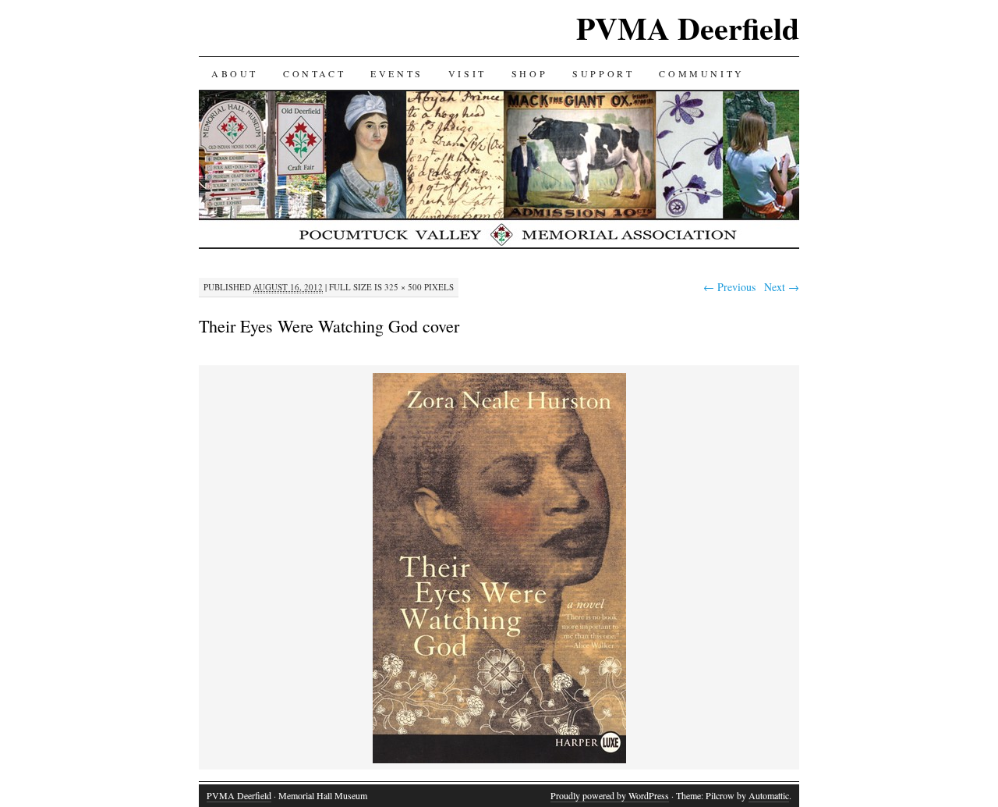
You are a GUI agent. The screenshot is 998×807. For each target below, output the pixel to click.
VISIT (467, 73)
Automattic (768, 795)
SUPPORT (603, 73)
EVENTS (396, 73)
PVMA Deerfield (687, 28)
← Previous (729, 286)
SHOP (529, 73)
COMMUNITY (701, 73)
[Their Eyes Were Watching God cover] (499, 760)
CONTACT (314, 73)
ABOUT (234, 73)
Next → (781, 286)
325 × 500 (403, 287)
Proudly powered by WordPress (609, 795)
